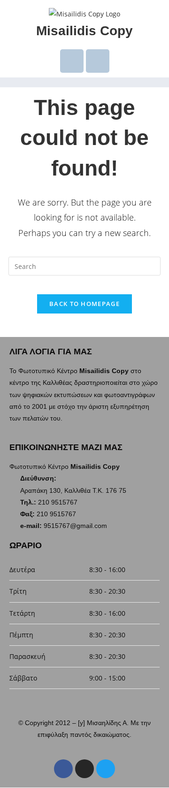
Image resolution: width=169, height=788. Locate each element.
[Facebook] (63, 768)
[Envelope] (72, 61)
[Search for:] (84, 265)
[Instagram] (84, 768)
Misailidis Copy (84, 30)
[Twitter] (105, 768)
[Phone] (97, 61)
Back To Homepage (84, 303)
